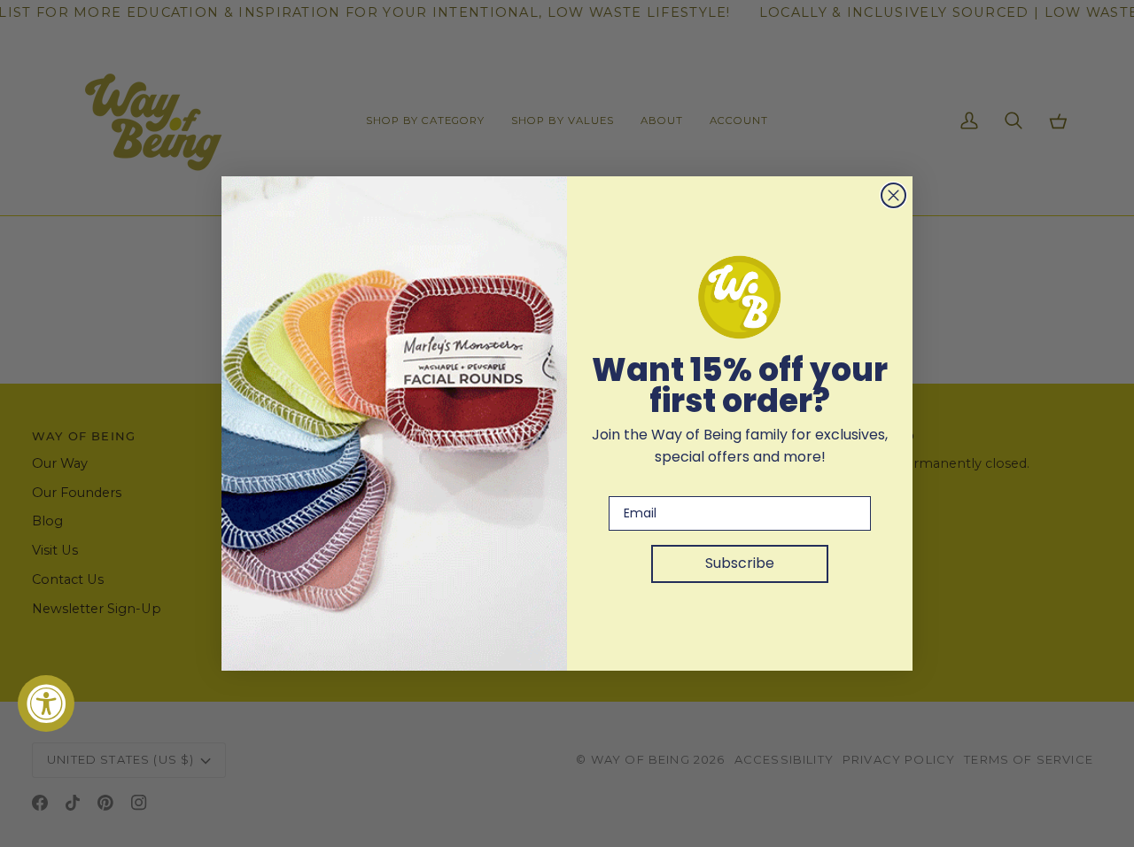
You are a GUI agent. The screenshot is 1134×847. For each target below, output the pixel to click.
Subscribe (739, 563)
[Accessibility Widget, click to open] (46, 703)
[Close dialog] (893, 195)
